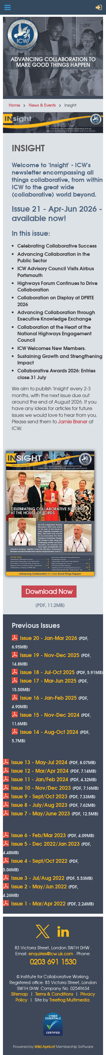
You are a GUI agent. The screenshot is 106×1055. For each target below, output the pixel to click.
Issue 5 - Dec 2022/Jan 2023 (45, 843)
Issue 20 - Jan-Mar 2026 (48, 638)
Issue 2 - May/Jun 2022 (39, 886)
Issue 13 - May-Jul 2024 (39, 762)
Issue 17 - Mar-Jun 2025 (48, 680)
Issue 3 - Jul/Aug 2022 (37, 878)
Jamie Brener (72, 421)
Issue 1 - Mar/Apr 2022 (38, 903)
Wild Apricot (44, 1046)
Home (14, 105)
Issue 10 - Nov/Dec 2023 (41, 788)
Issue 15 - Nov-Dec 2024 (50, 715)
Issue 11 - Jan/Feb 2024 (39, 779)
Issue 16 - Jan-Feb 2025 (48, 697)
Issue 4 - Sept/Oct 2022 (39, 861)
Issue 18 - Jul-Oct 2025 (47, 672)
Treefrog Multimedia (69, 1000)
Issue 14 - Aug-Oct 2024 (49, 732)
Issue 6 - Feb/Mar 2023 (38, 835)
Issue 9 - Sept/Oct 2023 (39, 796)
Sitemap (19, 994)
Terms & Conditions (54, 994)
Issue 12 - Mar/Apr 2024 (40, 770)
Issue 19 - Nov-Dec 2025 (50, 655)
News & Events (42, 105)
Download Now (49, 591)
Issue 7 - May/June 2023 (40, 813)
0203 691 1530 (53, 961)
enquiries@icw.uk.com (51, 953)
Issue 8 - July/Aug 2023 (39, 805)
